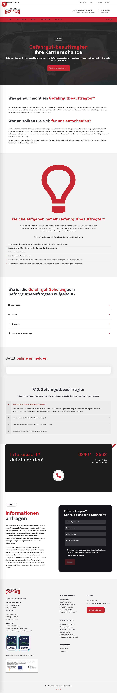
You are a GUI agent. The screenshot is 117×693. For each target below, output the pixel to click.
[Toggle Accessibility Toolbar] (4, 4)
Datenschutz (64, 649)
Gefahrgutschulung (66, 627)
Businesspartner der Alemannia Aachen (19, 655)
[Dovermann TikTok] (111, 20)
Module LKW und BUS (67, 624)
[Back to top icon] (109, 690)
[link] (58, 407)
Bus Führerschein (66, 610)
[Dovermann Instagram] (108, 20)
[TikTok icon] (58, 689)
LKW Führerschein (66, 607)
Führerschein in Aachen (68, 612)
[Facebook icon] (60, 689)
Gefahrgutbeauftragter (67, 629)
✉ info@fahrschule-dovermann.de (98, 603)
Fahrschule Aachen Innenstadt (16, 628)
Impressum (63, 651)
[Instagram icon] (56, 689)
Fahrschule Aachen (12, 626)
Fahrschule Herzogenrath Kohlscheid (19, 631)
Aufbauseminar (65, 632)
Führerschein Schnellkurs (69, 637)
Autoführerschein (66, 602)
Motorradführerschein (67, 604)
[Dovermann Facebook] (106, 20)
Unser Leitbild (64, 599)
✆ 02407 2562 (92, 601)
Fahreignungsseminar (67, 634)
